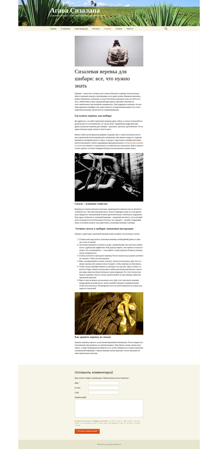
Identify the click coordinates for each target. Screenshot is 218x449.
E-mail (78, 388)
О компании (65, 29)
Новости (130, 29)
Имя (77, 383)
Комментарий (80, 397)
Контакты (96, 29)
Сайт (77, 393)
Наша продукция (81, 29)
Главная (53, 29)
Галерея (119, 29)
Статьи (107, 29)
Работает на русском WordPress (109, 444)
